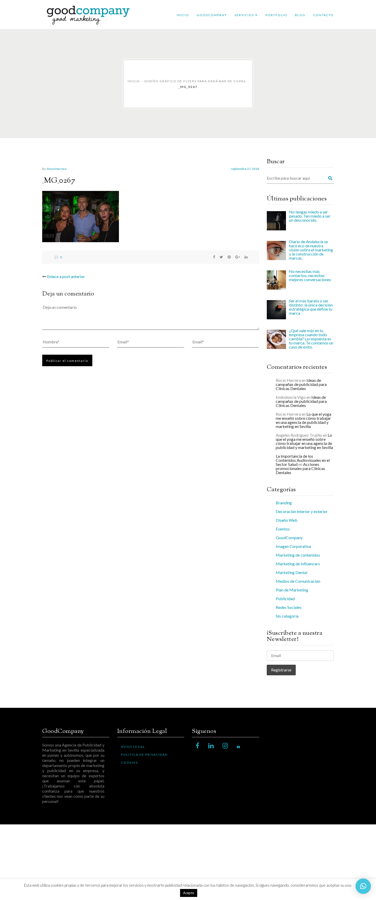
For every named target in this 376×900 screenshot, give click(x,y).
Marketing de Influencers (298, 563)
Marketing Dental (291, 572)
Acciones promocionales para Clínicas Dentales (300, 468)
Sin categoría (287, 615)
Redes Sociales (289, 607)
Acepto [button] (188, 893)
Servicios (244, 15)
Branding (284, 502)
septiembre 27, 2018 (245, 169)
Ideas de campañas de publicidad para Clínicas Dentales (301, 384)
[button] (363, 886)
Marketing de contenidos (298, 555)
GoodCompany (212, 15)
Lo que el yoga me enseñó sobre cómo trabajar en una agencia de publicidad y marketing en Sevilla (303, 420)
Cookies (129, 762)
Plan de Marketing (292, 589)
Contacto (323, 15)
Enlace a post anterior (66, 276)
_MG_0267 (58, 180)
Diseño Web (286, 520)
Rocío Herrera (57, 169)
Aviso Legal (133, 747)
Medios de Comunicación (298, 581)
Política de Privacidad (144, 754)
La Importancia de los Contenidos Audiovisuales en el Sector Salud (303, 460)
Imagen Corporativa (293, 546)
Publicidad (285, 598)
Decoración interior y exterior (302, 511)
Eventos (283, 528)
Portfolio (276, 15)
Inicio (183, 15)
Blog (300, 15)
